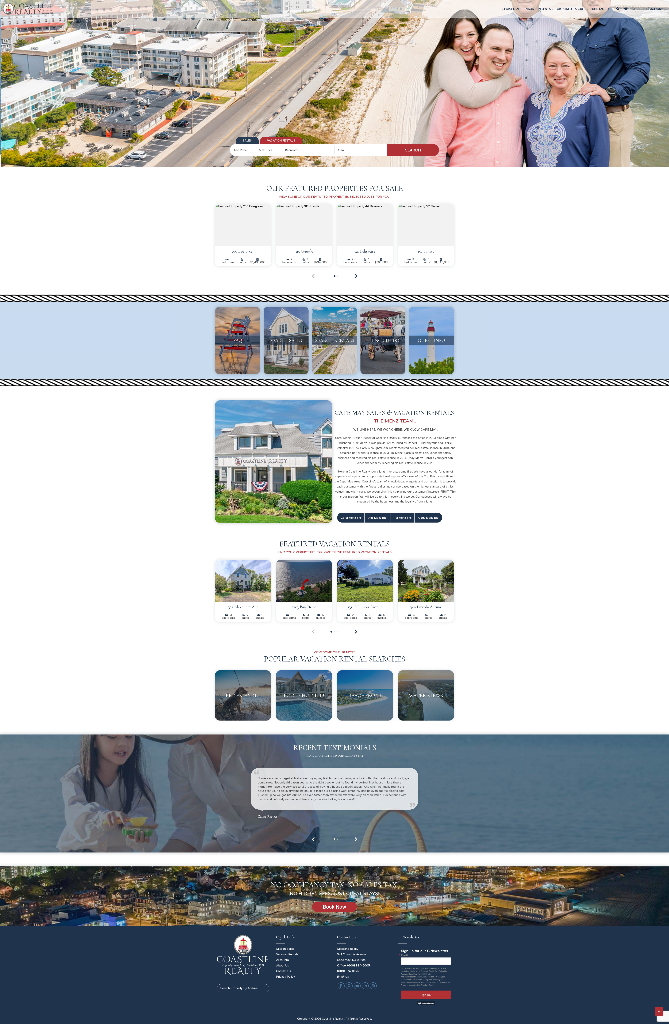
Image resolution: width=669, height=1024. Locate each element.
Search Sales (512, 9)
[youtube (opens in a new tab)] (357, 985)
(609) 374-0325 (348, 971)
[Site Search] (618, 9)
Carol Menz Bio (351, 517)
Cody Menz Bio (428, 517)
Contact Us (601, 9)
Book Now (334, 907)
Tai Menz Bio (402, 517)
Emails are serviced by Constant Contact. (418, 985)
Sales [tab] (247, 140)
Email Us (343, 976)
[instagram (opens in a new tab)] (373, 985)
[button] (356, 276)
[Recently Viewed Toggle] (634, 9)
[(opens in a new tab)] (243, 225)
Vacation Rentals (540, 9)
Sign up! (426, 995)
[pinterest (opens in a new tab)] (349, 985)
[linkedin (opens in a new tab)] (365, 985)
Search (413, 150)
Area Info (564, 9)
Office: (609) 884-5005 (353, 965)
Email (404, 955)
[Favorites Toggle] (626, 9)
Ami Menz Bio (377, 517)
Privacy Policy (285, 976)
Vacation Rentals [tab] (281, 140)
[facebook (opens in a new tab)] (341, 985)
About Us (582, 9)
